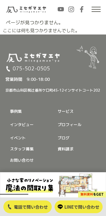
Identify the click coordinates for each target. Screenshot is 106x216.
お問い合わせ (22, 160)
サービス (65, 111)
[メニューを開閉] (96, 9)
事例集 (16, 111)
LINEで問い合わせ (81, 207)
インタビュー (22, 124)
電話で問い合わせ (31, 207)
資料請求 (65, 149)
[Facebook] (82, 9)
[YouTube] (61, 9)
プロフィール (69, 124)
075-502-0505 (31, 69)
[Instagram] (71, 9)
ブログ (64, 138)
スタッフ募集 (22, 149)
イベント (18, 138)
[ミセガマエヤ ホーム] (26, 9)
